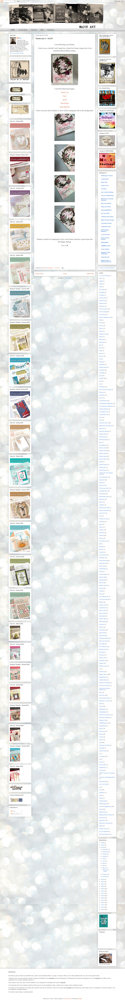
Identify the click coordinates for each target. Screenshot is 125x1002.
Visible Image (102, 803)
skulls (100, 703)
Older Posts (90, 273)
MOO (100, 627)
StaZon (101, 728)
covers (101, 398)
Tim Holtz (103, 189)
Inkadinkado (102, 568)
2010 (102, 909)
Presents (101, 655)
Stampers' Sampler (104, 717)
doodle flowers (103, 470)
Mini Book (102, 616)
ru (99, 668)
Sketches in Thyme (104, 700)
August (105, 856)
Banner (101, 328)
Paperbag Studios (104, 638)
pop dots (101, 652)
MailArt (101, 602)
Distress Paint (103, 453)
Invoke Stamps (103, 574)
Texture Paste (103, 750)
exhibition (101, 505)
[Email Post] (62, 267)
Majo (20, 38)
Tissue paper (102, 764)
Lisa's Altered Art (103, 596)
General (101, 535)
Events (101, 502)
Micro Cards (102, 613)
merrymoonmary (67, 998)
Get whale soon (103, 541)
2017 (102, 893)
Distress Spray (103, 456)
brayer (101, 353)
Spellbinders (102, 709)
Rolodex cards (103, 666)
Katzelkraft (102, 580)
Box (100, 345)
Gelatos (101, 530)
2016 (102, 895)
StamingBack (102, 712)
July (104, 858)
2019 (102, 888)
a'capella (101, 295)
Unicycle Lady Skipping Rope (107, 777)
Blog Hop (101, 339)
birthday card (102, 334)
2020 (102, 886)
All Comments (16, 813)
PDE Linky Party (103, 641)
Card (100, 375)
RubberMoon (102, 677)
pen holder (102, 643)
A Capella (101, 292)
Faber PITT (102, 513)
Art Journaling (103, 311)
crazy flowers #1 (103, 411)
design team (102, 436)
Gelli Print (101, 532)
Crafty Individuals (104, 409)
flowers (101, 527)
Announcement (103, 309)
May (104, 863)
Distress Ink (102, 448)
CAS (100, 381)
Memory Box (102, 610)
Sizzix (100, 692)
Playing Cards (103, 649)
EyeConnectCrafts (104, 510)
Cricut (100, 417)
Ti (99, 753)
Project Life (102, 657)
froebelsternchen (106, 226)
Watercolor (102, 820)
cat (100, 384)
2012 (102, 905)
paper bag (102, 632)
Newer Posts (39, 273)
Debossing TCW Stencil (105, 425)
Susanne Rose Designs (105, 238)
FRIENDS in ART (105, 245)
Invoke (101, 571)
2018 (102, 891)
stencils (101, 737)
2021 (102, 884)
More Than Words (106, 203)
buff (100, 359)
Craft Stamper (103, 400)
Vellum (101, 798)
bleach (101, 336)
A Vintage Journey (106, 223)
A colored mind (105, 234)
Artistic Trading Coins (105, 317)
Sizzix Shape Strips (104, 698)
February (105, 874)
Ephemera (102, 499)
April (104, 865)
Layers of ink (105, 185)
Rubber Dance (103, 674)
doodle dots (102, 467)
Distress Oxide (103, 450)
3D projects (102, 289)
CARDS (101, 378)
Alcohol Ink (102, 300)
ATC (100, 322)
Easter (101, 482)
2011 (102, 907)
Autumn (101, 325)
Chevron (101, 392)
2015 (102, 898)
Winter (101, 826)
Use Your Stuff (105, 213)
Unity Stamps (102, 781)
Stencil (101, 734)
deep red (101, 428)
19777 (101, 278)
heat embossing (103, 560)
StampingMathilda (106, 210)
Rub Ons (101, 671)
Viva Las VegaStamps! (107, 195)
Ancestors (102, 306)
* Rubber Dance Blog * (107, 216)
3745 (100, 286)
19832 (101, 284)
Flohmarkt (34, 29)
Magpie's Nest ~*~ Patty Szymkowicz (106, 261)
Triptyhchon (102, 767)
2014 (102, 900)
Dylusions (101, 480)
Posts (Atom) (68, 278)
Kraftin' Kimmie (103, 585)
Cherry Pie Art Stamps (105, 389)
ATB (100, 320)
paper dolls (102, 635)
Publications (102, 660)
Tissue (101, 762)
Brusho (101, 356)
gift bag (101, 546)
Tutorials (101, 770)
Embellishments (103, 491)
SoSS (100, 706)
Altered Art (102, 303)
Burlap (101, 361)
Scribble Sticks (103, 680)
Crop (100, 420)
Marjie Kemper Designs (107, 220)
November (106, 851)
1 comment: (57, 267)
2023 (102, 879)
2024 (102, 847)
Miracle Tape (102, 618)
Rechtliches (50, 29)
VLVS (100, 809)
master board (102, 605)
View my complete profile (16, 53)
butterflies (102, 364)
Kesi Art (101, 582)
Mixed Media (102, 621)
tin (100, 759)
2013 (102, 902)
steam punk (102, 731)
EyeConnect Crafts (104, 507)
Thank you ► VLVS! (44, 38)
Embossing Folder (104, 496)
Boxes (101, 348)
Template (101, 748)
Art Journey (102, 314)
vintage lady (102, 801)
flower (100, 524)
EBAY (42, 29)
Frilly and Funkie (106, 206)
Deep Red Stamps (104, 431)
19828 (101, 281)
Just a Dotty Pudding (107, 192)
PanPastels (102, 630)
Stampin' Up (102, 720)
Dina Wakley (102, 445)
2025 (102, 845)
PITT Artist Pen (103, 646)
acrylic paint (102, 297)
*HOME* (12, 29)
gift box (101, 549)
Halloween (102, 557)
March (104, 868)
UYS (100, 789)
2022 (102, 881)
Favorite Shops (23, 29)
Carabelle (101, 373)
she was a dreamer (104, 685)
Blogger (80, 998)
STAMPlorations (103, 723)
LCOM (101, 591)
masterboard (102, 607)
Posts (13, 811)
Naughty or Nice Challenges (105, 253)
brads (100, 350)
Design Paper (103, 434)
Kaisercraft (102, 577)
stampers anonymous (105, 714)
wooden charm (103, 828)
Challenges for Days (107, 175)
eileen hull (102, 485)
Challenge (102, 386)
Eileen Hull (104, 182)
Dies (100, 442)
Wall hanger (102, 812)
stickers (101, 739)
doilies (101, 461)
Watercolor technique (105, 823)
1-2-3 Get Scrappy (104, 275)
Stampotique (102, 725)
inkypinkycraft (105, 257)
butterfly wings (103, 367)
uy (100, 787)
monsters (101, 624)
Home (65, 273)
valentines (102, 792)
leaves (101, 593)
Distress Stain (103, 459)
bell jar (101, 331)
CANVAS (101, 370)
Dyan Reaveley (103, 477)
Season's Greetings (104, 682)
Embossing (102, 493)
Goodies (101, 552)
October (105, 854)
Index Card (102, 566)
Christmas (102, 395)
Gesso (101, 538)
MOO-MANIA (104, 242)
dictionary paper (103, 439)
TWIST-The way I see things (106, 773)
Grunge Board (103, 555)
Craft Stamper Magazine (105, 230)
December (106, 849)
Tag (100, 742)
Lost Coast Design (104, 599)
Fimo (100, 516)
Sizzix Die (101, 695)
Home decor (102, 563)
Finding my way (103, 518)
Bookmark (102, 342)
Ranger (101, 663)
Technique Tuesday (104, 745)
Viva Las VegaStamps (105, 806)
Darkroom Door (103, 423)
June (104, 861)
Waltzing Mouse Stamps (105, 814)
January (105, 876)
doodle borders (103, 464)
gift (100, 543)
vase (100, 795)
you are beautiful (103, 831)
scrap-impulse (105, 249)
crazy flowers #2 (103, 414)
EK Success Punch (104, 488)
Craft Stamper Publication (106, 406)
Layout (101, 588)
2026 (102, 842)
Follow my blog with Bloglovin (107, 267)
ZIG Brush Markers (104, 834)
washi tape (102, 817)
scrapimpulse (105, 179)
